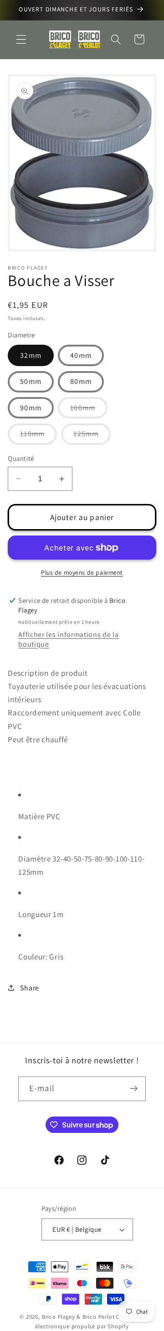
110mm (38, 436)
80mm (81, 381)
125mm (92, 436)
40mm (81, 355)
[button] (21, 39)
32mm (30, 355)
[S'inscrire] (133, 1088)
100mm (89, 410)
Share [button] (29, 988)
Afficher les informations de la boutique (68, 639)
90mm (30, 408)
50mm (30, 381)
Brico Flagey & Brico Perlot (78, 1317)
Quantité (21, 458)
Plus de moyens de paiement (82, 572)
